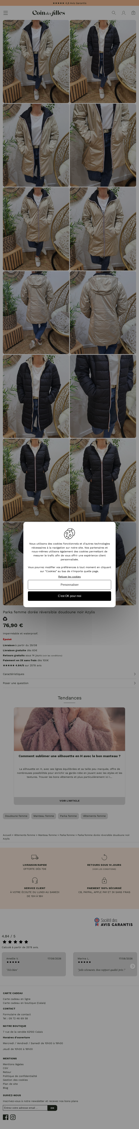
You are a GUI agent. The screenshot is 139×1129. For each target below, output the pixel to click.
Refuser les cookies (69, 576)
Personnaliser (70, 584)
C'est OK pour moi (69, 596)
